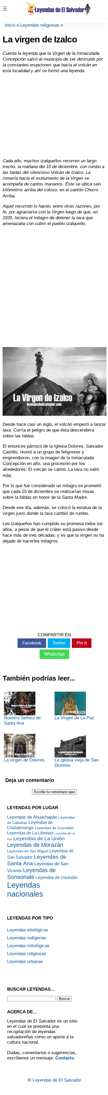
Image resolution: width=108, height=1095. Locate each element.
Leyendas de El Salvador (57, 1080)
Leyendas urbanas (25, 961)
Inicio (10, 25)
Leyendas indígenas (26, 937)
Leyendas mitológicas (28, 945)
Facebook (31, 643)
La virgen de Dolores (24, 759)
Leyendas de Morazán (35, 845)
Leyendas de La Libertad (30, 833)
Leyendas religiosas (39, 25)
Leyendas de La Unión (39, 838)
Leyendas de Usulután (57, 877)
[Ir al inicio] (58, 13)
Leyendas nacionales (25, 889)
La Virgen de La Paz (74, 717)
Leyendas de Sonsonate (31, 873)
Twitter (59, 643)
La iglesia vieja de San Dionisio (77, 762)
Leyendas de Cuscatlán (54, 828)
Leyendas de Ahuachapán (32, 817)
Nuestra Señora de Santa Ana (22, 720)
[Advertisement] (54, 116)
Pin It (82, 643)
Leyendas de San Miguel (27, 851)
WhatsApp (54, 654)
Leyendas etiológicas (27, 929)
